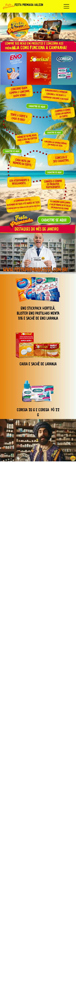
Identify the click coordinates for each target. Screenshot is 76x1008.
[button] (69, 457)
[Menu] (66, 6)
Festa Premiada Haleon (29, 5)
